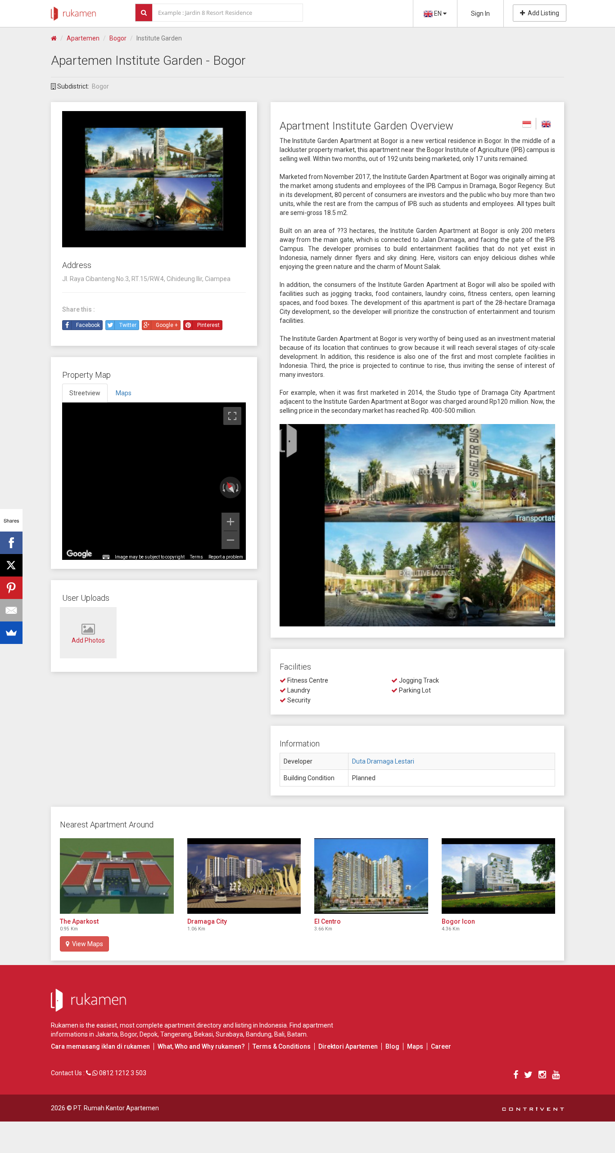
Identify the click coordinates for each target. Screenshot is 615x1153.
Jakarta (106, 1034)
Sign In (480, 13)
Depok (149, 1034)
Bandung (258, 1034)
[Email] (11, 610)
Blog (392, 1046)
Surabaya (229, 1034)
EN (438, 13)
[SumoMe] (11, 632)
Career (441, 1046)
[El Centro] (371, 876)
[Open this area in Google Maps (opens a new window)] (79, 554)
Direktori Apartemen (348, 1046)
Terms (196, 556)
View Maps (86, 943)
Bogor (118, 38)
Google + (167, 325)
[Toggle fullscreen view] (232, 416)
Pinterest (208, 325)
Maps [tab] (123, 393)
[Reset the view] (230, 487)
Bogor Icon (458, 921)
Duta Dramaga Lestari (383, 761)
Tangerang (175, 1034)
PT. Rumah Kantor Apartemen (116, 1108)
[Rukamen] (73, 11)
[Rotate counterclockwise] (223, 487)
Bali (279, 1034)
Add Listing (542, 13)
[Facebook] (11, 543)
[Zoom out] (231, 540)
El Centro (327, 921)
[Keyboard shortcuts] (106, 557)
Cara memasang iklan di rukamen (100, 1046)
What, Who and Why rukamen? (201, 1046)
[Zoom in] (231, 522)
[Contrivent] (533, 1108)
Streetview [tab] (84, 393)
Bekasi (203, 1034)
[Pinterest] (11, 587)
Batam (297, 1034)
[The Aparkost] (117, 876)
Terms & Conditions (282, 1046)
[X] (11, 565)
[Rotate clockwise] (238, 487)
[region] (154, 481)
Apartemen (83, 38)
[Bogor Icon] (499, 876)
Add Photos (88, 640)
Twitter (127, 325)
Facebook (88, 325)
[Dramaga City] (244, 876)
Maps (415, 1046)
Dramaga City (207, 921)
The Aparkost (79, 921)
